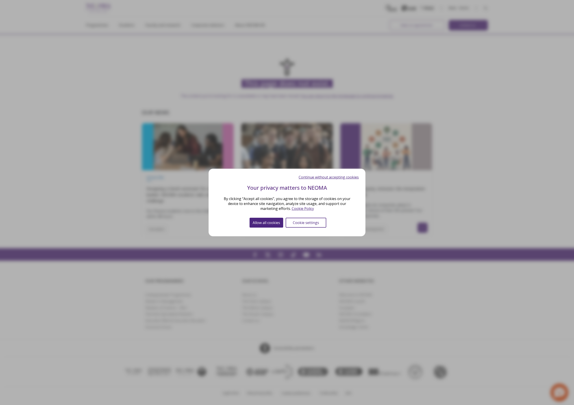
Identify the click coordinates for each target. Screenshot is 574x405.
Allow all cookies (266, 222)
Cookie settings (306, 222)
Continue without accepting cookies (329, 177)
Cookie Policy (303, 208)
